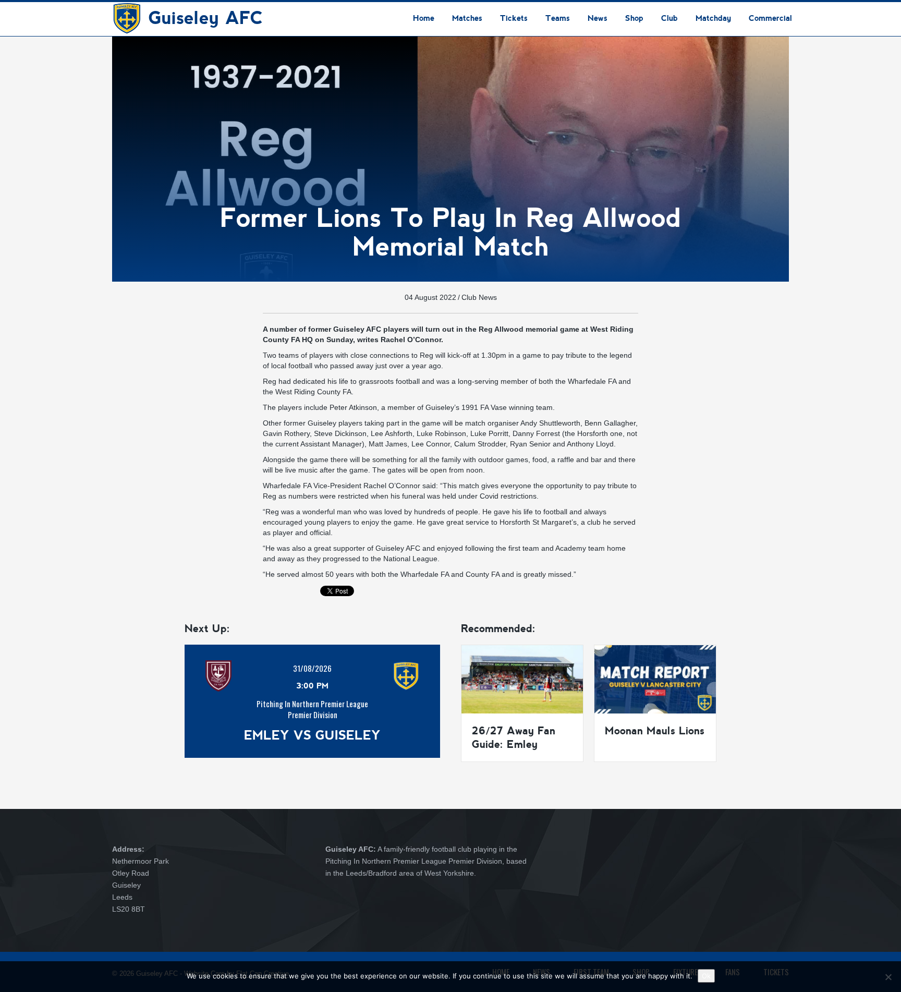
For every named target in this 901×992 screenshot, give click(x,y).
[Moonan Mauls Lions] (655, 678)
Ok (706, 976)
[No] (888, 977)
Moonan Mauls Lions (654, 730)
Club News (479, 297)
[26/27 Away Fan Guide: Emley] (522, 678)
